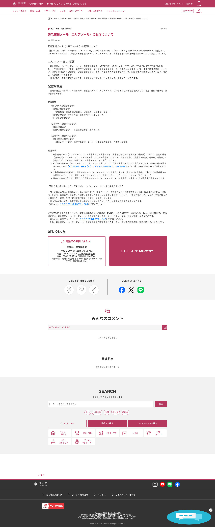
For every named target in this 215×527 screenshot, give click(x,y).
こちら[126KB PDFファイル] (93, 219)
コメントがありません (107, 337)
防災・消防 (78, 18)
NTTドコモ (74, 166)
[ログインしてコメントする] (164, 327)
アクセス (102, 494)
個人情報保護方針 (54, 494)
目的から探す (107, 423)
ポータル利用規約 (80, 494)
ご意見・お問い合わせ (125, 494)
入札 (88, 412)
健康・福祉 (87, 433)
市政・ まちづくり (63, 441)
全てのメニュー (67, 423)
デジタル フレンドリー (87, 441)
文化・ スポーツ (159, 433)
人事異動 (97, 412)
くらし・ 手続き (63, 433)
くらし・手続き (65, 18)
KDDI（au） (86, 166)
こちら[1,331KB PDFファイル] (74, 204)
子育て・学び (111, 433)
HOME (54, 18)
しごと (135, 433)
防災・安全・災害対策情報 (96, 18)
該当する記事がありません (107, 367)
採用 (107, 412)
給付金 (125, 412)
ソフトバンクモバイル (104, 166)
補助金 (115, 412)
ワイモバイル (122, 166)
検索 (161, 404)
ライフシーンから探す (147, 423)
